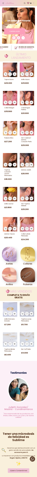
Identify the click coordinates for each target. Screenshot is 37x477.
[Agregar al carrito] (5, 74)
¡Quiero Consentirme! (18, 470)
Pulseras (27, 284)
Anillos (9, 284)
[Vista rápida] (14, 74)
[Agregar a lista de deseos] (10, 74)
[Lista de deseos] (28, 3)
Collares (27, 263)
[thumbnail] (14, 38)
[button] (3, 3)
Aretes (9, 263)
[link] (10, 104)
